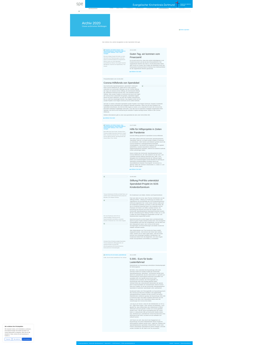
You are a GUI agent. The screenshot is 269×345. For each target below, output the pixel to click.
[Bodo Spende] (115, 255)
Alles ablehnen (17, 339)
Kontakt (171, 343)
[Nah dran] (32, 325)
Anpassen (8, 339)
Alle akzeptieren (26, 339)
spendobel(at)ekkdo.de (130, 343)
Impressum (176, 343)
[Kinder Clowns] (115, 125)
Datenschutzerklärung (186, 343)
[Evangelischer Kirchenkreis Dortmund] (139, 1)
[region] (18, 333)
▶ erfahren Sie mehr (135, 71)
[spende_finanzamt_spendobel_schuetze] (115, 50)
